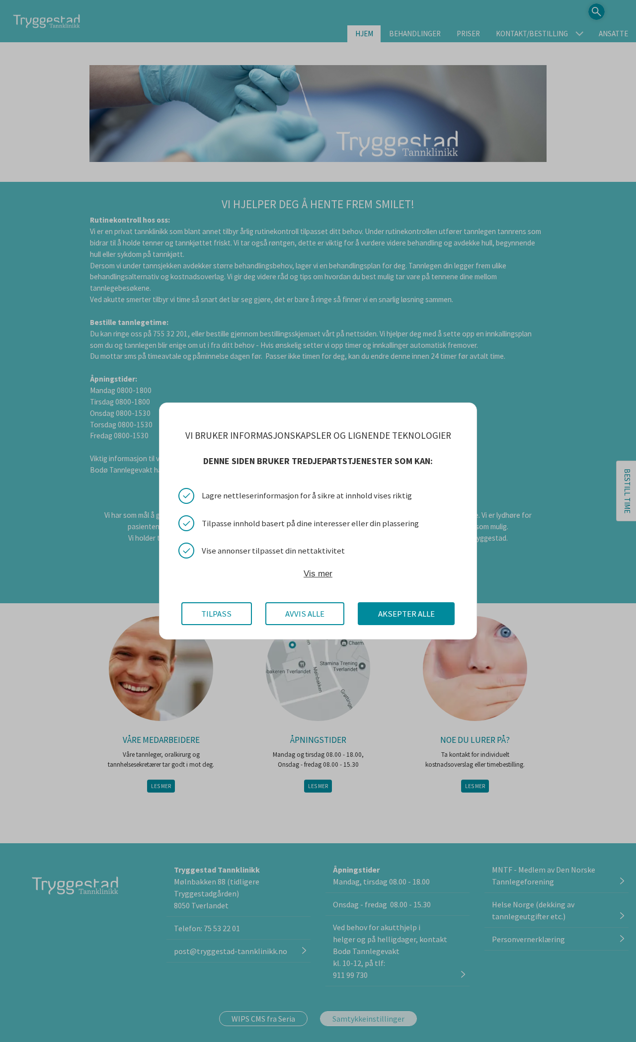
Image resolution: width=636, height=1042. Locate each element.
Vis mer (318, 573)
